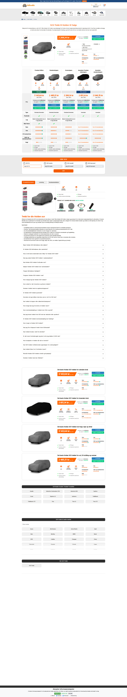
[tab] (28, 182)
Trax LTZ (95, 501)
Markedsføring (74, 695)
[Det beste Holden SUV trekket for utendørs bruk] (39, 380)
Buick (95, 534)
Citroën (74, 544)
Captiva (95, 491)
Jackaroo (74, 496)
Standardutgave (54, 70)
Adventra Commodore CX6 (53, 491)
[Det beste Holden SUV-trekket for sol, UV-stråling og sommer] (39, 466)
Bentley (53, 534)
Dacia (31, 549)
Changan (74, 539)
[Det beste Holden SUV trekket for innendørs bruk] (39, 409)
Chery (95, 539)
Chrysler (53, 544)
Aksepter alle (57, 693)
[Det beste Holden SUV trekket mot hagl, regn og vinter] (39, 437)
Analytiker (59, 695)
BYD (32, 539)
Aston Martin (74, 529)
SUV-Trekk (29, 19)
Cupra (95, 544)
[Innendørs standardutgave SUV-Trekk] (98, 77)
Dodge (95, 549)
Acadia (31, 491)
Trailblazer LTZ (31, 501)
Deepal (74, 549)
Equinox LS (53, 496)
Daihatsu (53, 549)
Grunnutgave (68, 70)
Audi (95, 529)
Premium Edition (39, 70)
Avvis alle (70, 693)
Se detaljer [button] (98, 36)
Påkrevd (53, 695)
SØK (63, 171)
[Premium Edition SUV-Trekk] (39, 77)
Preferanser (66, 695)
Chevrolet (31, 544)
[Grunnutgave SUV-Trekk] (68, 77)
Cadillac (53, 539)
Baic (32, 534)
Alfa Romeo (53, 529)
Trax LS (74, 501)
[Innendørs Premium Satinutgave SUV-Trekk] (83, 77)
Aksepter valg (64, 693)
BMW (74, 534)
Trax (53, 501)
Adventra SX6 (74, 491)
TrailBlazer (95, 496)
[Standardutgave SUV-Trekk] (54, 77)
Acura (31, 529)
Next (54, 47)
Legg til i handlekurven (98, 38)
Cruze (31, 496)
